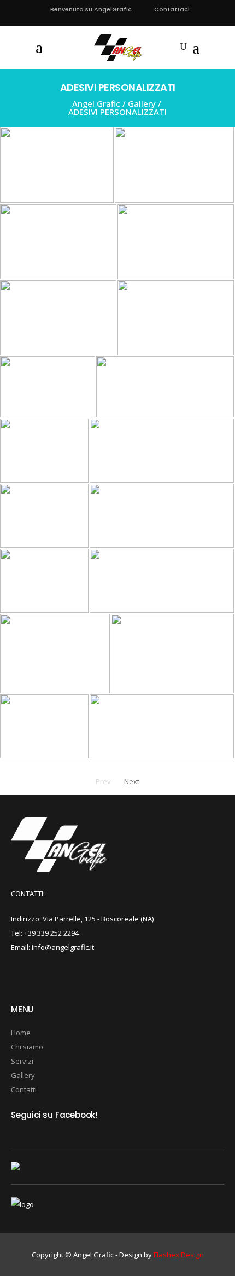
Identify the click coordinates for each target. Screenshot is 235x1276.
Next (131, 781)
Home (21, 1032)
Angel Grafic (96, 104)
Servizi (22, 1061)
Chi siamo (27, 1047)
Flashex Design (179, 1255)
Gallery (142, 104)
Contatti (24, 1089)
